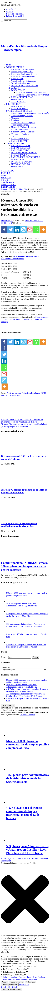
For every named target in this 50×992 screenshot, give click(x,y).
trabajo (11, 395)
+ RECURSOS (12, 88)
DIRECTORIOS (18, 90)
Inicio (8, 65)
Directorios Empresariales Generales (31, 92)
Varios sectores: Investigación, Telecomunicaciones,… (23, 123)
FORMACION (17, 159)
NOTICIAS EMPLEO (20, 164)
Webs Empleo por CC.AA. (22, 72)
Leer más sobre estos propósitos (24, 979)
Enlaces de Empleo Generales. (23, 76)
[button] (25, 899)
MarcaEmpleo (7, 221)
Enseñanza (15, 120)
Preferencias (30, 982)
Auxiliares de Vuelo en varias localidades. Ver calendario (20, 257)
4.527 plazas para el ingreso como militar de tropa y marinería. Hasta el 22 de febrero (27, 615)
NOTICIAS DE (7, 172)
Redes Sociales (17, 79)
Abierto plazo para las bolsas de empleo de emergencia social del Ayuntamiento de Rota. (22, 420)
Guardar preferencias (10, 985)
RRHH (44, 393)
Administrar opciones (9, 977)
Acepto (4, 982)
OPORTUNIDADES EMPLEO (19, 111)
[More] (43, 229)
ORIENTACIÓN (18, 99)
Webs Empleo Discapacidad (22, 83)
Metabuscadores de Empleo (22, 69)
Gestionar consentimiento (11, 990)
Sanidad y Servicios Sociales (22, 132)
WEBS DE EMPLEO (15, 67)
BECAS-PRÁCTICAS (20, 146)
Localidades (36, 393)
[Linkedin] (17, 229)
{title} (3, 987)
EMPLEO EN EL (8, 186)
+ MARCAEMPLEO (15, 143)
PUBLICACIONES (19, 109)
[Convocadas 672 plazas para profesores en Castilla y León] (8, 632)
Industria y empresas (19, 129)
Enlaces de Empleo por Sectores (24, 74)
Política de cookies (27, 715)
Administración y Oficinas (22, 115)
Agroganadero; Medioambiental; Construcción (30, 113)
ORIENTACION (18, 166)
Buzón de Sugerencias (15, 14)
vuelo (17, 395)
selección (4, 395)
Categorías (5, 667)
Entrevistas (26, 393)
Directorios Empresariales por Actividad (32, 95)
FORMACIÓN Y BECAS (22, 97)
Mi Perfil (9, 11)
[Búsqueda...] (2, 21)
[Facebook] (4, 229)
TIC (13, 136)
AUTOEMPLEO (18, 102)
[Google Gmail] (30, 229)
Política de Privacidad (21, 858)
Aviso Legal (11, 9)
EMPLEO (6, 176)
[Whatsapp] (36, 229)
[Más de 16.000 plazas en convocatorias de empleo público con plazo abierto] (8, 591)
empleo (18, 393)
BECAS (8, 181)
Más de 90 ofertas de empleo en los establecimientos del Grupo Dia (19, 525)
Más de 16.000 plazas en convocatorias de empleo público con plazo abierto (26, 594)
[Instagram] (23, 229)
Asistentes (11, 393)
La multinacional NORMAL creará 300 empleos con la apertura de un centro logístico (24, 566)
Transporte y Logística (20, 134)
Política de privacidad (15, 16)
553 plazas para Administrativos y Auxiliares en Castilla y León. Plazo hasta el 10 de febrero (25, 625)
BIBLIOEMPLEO (13, 104)
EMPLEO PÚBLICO (20, 139)
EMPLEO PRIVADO (20, 141)
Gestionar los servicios (28, 977)
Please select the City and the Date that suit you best (24, 318)
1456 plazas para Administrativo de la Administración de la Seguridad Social (21, 604)
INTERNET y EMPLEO (21, 162)
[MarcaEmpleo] (13, 60)
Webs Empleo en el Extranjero (23, 81)
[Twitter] (10, 229)
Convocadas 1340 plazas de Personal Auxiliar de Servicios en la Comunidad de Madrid (26, 645)
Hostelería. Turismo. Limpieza (23, 127)
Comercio (15, 118)
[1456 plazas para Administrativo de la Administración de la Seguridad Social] (8, 601)
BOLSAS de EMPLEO (21, 148)
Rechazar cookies (16, 982)
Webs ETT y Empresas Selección (24, 85)
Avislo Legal (6, 858)
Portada (4, 189)
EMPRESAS (6, 223)
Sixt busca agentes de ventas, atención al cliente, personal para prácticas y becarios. (24, 425)
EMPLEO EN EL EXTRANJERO (25, 157)
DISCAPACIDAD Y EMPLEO (24, 152)
